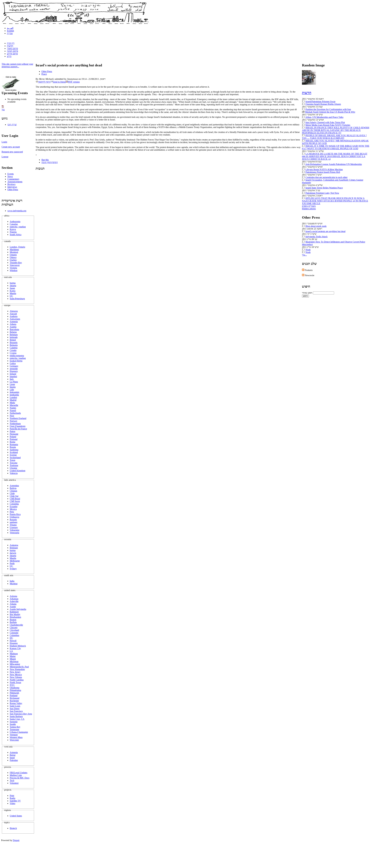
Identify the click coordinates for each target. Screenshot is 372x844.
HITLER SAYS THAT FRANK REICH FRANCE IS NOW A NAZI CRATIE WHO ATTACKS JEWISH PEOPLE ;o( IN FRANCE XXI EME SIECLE (335, 201)
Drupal (16, 840)
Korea (12, 291)
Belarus (13, 332)
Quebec (13, 260)
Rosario (13, 519)
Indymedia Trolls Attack (316, 236)
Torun (12, 460)
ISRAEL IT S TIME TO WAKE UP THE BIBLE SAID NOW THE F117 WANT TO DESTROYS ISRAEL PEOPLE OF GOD (335, 147)
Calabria (13, 347)
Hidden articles (309, 208)
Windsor (13, 270)
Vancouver (15, 265)
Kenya (13, 229)
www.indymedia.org (16, 210)
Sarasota (13, 721)
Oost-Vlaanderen (17, 426)
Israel (12, 757)
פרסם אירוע (12, 53)
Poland (13, 436)
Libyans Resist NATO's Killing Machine (324, 169)
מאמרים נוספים (309, 206)
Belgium (14, 334)
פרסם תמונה (12, 51)
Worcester (14, 740)
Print (12, 795)
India (12, 581)
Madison (14, 653)
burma (13, 283)
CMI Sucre (15, 501)
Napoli (13, 410)
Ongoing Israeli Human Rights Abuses (323, 104)
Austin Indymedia (18, 609)
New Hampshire (17, 669)
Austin (13, 606)
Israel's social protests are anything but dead (325, 231)
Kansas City (15, 648)
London (13, 397)
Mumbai (13, 583)
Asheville (14, 601)
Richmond (14, 698)
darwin (13, 553)
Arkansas (14, 598)
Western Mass (16, 737)
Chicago (13, 627)
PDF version (74, 82)
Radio (12, 798)
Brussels (13, 342)
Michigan (14, 661)
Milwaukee (15, 664)
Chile (12, 493)
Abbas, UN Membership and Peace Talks (324, 117)
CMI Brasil (15, 498)
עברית (10, 33)
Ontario (13, 254)
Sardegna (14, 449)
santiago (13, 522)
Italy (12, 379)
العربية (10, 28)
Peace (44, 74)
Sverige (13, 455)
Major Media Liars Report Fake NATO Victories (327, 125)
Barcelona (14, 329)
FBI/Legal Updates (18, 772)
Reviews (11, 184)
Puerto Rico (15, 514)
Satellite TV (15, 801)
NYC (12, 685)
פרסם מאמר (12, 48)
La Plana (14, 381)
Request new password (12, 151)
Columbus (14, 635)
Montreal (14, 252)
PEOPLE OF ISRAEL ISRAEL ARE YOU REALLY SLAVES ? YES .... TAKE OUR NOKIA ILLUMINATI (334, 136)
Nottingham (15, 423)
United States (16, 816)
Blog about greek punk (316, 226)
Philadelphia (15, 690)
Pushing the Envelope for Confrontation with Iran (328, 109)
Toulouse (14, 465)
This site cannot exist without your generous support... (17, 65)
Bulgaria (14, 345)
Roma (12, 442)
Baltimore (14, 612)
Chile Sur (14, 496)
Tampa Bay (15, 727)
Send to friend (59, 82)
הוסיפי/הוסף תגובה (49, 162)
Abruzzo (14, 311)
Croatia (13, 350)
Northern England (18, 418)
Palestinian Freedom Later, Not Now (322, 193)
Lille (12, 389)
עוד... (304, 255)
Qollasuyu (14, 517)
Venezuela (14, 532)
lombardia (14, 395)
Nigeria (13, 232)
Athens (13, 324)
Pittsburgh (14, 693)
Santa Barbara (16, 716)
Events (10, 174)
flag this (45, 159)
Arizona (13, 596)
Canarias (14, 224)
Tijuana (13, 525)
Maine (13, 656)
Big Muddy (15, 614)
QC (11, 296)
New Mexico (16, 674)
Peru (12, 511)
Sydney (13, 568)
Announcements (14, 181)
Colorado (14, 632)
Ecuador (13, 506)
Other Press (12, 189)
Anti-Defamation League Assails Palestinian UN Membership (333, 164)
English (10, 30)
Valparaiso (14, 530)
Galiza (13, 363)
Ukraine (13, 468)
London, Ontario (17, 247)
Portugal (13, 439)
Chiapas (13, 491)
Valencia (14, 473)
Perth (12, 563)
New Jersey (15, 672)
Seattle (13, 724)
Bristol (13, 340)
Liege (12, 384)
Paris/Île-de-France (18, 429)
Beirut (12, 755)
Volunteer (14, 783)
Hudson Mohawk (18, 646)
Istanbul (13, 376)
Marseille (14, 405)
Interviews (12, 187)
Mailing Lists (16, 775)
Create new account (11, 147)
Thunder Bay (16, 262)
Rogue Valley (16, 703)
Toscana (13, 463)
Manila (13, 293)
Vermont (14, 734)
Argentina (14, 485)
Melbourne (15, 561)
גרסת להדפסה (44, 82)
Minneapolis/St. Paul (19, 666)
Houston (14, 643)
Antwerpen (15, 319)
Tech (12, 780)
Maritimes (14, 249)
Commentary (13, 179)
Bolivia (13, 488)
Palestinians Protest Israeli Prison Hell (322, 172)
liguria (13, 387)
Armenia (14, 321)
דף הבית (10, 43)
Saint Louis (15, 706)
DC (11, 638)
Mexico (13, 509)
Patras (12, 431)
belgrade (14, 337)
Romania (14, 444)
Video (12, 803)
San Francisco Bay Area (21, 714)
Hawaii (13, 640)
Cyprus (13, 353)
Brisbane (14, 547)
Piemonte (14, 434)
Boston (13, 619)
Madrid (13, 400)
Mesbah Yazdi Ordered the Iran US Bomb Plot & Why (330, 112)
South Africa (15, 234)
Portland (13, 695)
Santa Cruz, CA (17, 719)
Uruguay (14, 527)
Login (4, 142)
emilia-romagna (17, 355)
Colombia (14, 504)
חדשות (10, 46)
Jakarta (13, 285)
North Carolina (17, 680)
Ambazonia (15, 221)
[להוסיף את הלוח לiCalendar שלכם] (3, 107)
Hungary (14, 371)
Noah (308, 249)
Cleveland (14, 630)
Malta (12, 402)
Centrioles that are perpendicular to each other (326, 177)
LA (11, 651)
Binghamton (15, 617)
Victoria (13, 268)
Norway (13, 421)
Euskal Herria (16, 361)
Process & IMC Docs (19, 778)
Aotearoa (14, 545)
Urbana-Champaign (19, 732)
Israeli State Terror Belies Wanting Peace (324, 188)
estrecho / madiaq (18, 226)
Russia (13, 447)
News (10, 176)
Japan (12, 288)
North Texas (15, 682)
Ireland (13, 374)
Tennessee (14, 729)
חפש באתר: (307, 293)
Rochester (14, 700)
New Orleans (16, 677)
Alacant (13, 313)
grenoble (14, 368)
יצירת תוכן (12, 124)
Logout (5, 156)
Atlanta (13, 604)
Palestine (14, 760)
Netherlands (15, 413)
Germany (14, 366)
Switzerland (15, 457)
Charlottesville (16, 625)
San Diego (14, 708)
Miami (13, 659)
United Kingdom (17, 470)
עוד (3, 109)
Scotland (14, 452)
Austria (13, 327)
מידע (9, 56)
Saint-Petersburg (17, 298)
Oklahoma (14, 687)
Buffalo (13, 622)
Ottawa (13, 257)
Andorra (13, 316)
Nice (12, 415)
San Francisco (16, 711)
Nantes (13, 408)
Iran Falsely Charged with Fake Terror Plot (325, 122)
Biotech (13, 828)
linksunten (14, 392)
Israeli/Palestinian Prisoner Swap (320, 101)
